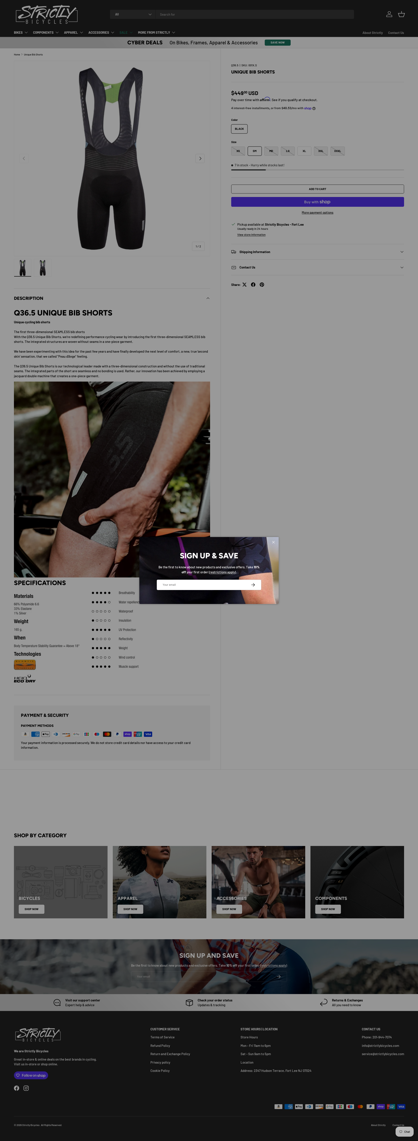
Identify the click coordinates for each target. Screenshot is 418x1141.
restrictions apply (222, 572)
